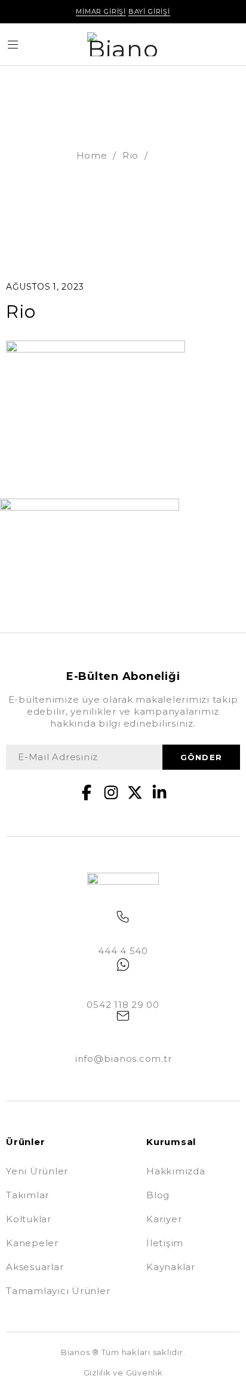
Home (91, 155)
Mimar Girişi (101, 11)
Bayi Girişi (149, 11)
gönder (201, 757)
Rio (130, 155)
